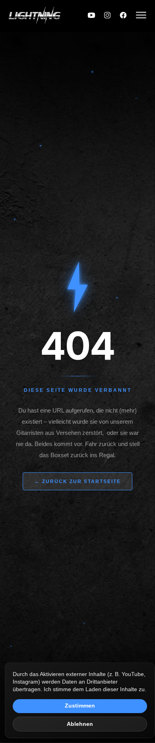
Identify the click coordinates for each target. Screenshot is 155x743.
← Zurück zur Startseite (78, 481)
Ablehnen (80, 724)
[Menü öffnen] (141, 16)
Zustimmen (80, 706)
